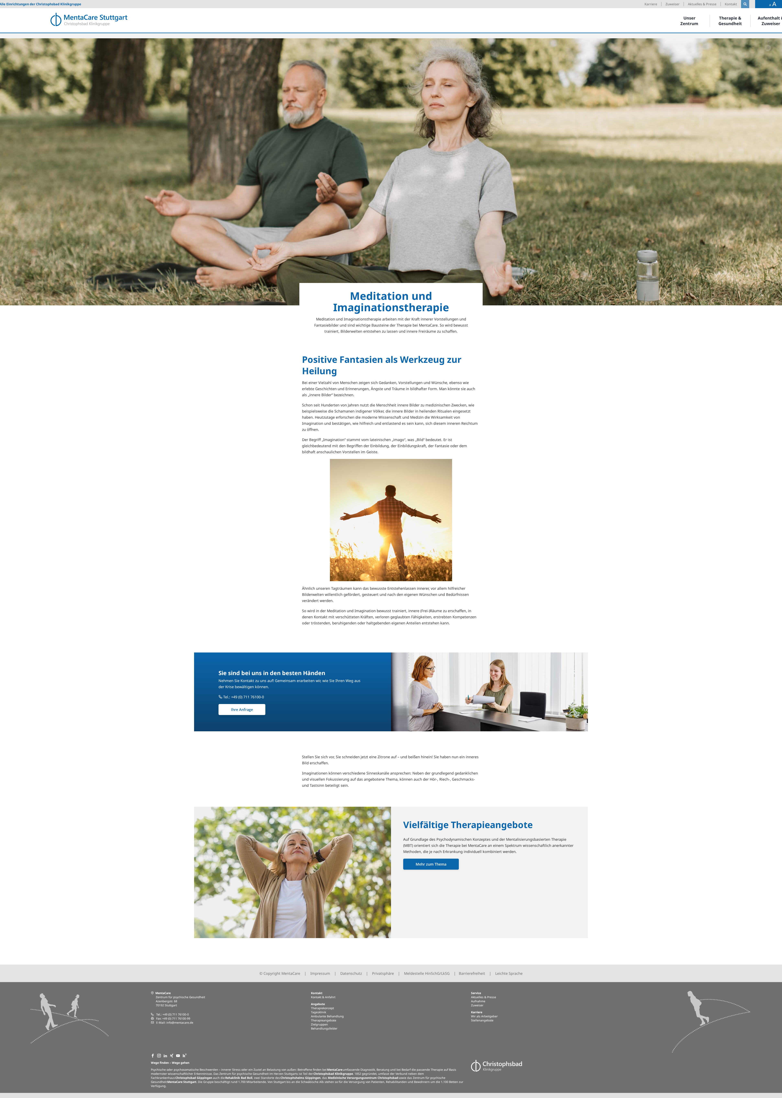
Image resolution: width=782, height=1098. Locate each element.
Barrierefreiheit (472, 973)
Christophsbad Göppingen (193, 1078)
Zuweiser (477, 1005)
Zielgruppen (319, 1024)
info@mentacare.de (179, 1022)
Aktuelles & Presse (483, 997)
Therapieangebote (323, 1020)
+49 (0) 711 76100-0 (176, 1014)
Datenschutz (351, 973)
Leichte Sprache (509, 973)
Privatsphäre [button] (383, 973)
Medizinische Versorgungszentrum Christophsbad (363, 1078)
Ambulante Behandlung (327, 1016)
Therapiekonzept (322, 1008)
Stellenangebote (482, 1020)
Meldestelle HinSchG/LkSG (427, 973)
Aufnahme (478, 1001)
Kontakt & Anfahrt (323, 997)
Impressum (320, 973)
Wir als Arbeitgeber (484, 1016)
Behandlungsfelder (324, 1028)
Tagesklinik (318, 1012)
